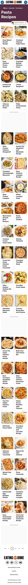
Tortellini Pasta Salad (20, 286)
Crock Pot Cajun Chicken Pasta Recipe (6, 354)
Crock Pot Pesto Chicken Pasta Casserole (6, 264)
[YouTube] (20, 562)
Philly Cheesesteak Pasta (21, 106)
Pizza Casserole (20, 473)
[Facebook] (12, 562)
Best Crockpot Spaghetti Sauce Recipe (6, 379)
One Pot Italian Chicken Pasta (6, 403)
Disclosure (10, 582)
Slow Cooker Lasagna (6, 196)
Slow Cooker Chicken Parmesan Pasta (20, 379)
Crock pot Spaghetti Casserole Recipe (20, 517)
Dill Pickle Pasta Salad (7, 427)
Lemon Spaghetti (19, 85)
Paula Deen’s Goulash (19, 217)
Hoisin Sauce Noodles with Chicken (19, 404)
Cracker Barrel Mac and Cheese (20, 310)
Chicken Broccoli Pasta (6, 106)
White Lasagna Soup (19, 196)
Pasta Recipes (19, 8)
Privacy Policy (17, 582)
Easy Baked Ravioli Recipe (7, 42)
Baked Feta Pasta (7, 473)
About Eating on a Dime (14, 567)
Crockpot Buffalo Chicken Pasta (19, 64)
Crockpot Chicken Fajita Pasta (20, 42)
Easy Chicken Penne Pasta (6, 64)
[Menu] (2, 2)
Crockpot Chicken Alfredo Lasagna (19, 494)
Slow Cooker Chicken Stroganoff (7, 149)
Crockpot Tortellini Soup (19, 262)
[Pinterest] (7, 562)
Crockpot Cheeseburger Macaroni (8, 173)
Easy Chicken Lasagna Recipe (19, 174)
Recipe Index (12, 8)
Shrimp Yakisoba (19, 240)
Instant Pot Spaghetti (7, 85)
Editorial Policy (14, 574)
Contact (14, 571)
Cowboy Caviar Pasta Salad (7, 241)
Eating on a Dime (14, 2)
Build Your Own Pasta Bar (20, 352)
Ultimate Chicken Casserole (6, 453)
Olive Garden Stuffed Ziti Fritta (7, 288)
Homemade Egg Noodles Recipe (7, 494)
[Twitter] (16, 562)
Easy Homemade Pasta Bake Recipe (7, 517)
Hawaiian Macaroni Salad (6, 310)
